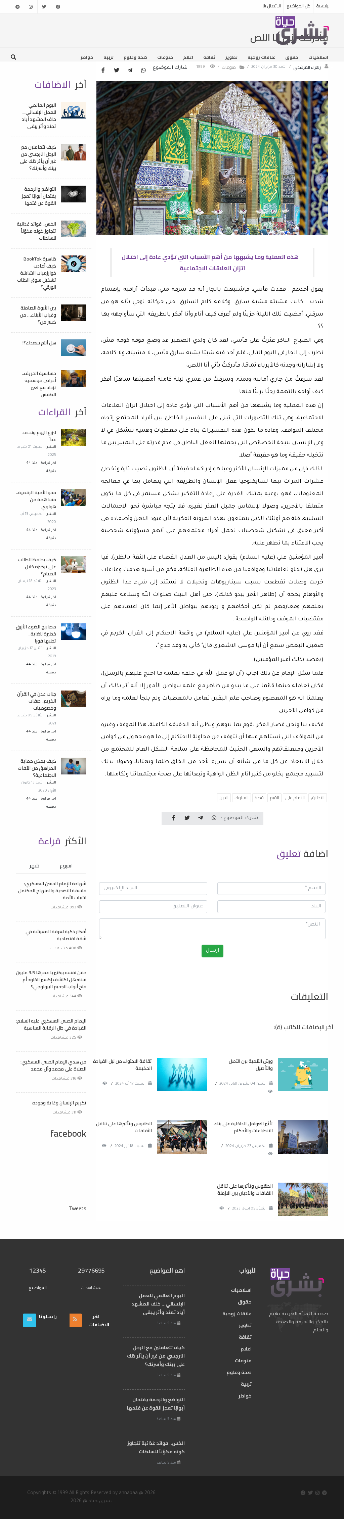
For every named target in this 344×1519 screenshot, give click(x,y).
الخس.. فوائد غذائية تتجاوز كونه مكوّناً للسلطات (36, 231)
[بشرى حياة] (302, 30)
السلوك (241, 798)
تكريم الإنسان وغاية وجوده (59, 1102)
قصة (259, 798)
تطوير (231, 57)
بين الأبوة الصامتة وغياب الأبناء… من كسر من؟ (38, 314)
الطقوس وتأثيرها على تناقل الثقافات (124, 1127)
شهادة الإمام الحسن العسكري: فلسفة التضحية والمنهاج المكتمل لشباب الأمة (52, 890)
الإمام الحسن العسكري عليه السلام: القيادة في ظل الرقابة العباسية (51, 1024)
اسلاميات (318, 57)
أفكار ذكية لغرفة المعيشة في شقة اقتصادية (56, 935)
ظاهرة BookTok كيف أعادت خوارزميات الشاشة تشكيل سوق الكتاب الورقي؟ (36, 272)
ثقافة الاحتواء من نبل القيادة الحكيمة (122, 1065)
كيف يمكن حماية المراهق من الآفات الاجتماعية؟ (37, 768)
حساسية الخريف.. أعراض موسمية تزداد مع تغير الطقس (39, 384)
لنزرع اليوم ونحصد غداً (39, 436)
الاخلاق (318, 798)
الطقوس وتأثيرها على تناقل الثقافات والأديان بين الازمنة (244, 1189)
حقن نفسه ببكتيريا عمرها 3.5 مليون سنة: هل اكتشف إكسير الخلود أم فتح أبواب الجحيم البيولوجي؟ (51, 979)
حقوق (291, 57)
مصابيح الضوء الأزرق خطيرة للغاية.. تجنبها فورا (36, 633)
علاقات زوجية (261, 57)
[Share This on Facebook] (103, 71)
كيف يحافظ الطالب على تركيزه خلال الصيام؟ (37, 566)
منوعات (165, 57)
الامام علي (295, 798)
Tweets (77, 1208)
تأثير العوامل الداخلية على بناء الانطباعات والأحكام (243, 1127)
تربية (108, 57)
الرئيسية (323, 6)
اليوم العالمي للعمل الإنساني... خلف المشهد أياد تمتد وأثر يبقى (39, 116)
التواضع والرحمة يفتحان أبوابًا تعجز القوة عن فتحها (39, 196)
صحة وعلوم (135, 57)
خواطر (87, 57)
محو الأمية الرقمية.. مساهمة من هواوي (36, 499)
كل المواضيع (298, 6)
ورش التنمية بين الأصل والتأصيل (251, 1065)
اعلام (188, 57)
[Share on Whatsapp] (143, 71)
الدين (223, 798)
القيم (274, 798)
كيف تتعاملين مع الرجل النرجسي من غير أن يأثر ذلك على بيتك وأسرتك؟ (38, 158)
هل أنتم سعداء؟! (39, 342)
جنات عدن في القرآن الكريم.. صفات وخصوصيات (36, 701)
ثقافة (209, 57)
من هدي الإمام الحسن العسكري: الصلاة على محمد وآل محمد (53, 1065)
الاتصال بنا (272, 6)
